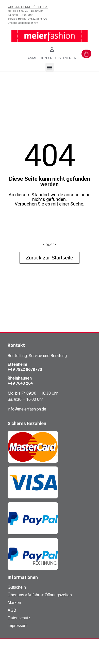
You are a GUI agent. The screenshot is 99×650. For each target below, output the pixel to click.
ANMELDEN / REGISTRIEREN (51, 58)
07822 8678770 (37, 18)
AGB (12, 610)
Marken (14, 602)
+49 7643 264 (20, 383)
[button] (49, 67)
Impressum (17, 625)
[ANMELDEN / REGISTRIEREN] (52, 49)
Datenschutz (19, 618)
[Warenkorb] (86, 54)
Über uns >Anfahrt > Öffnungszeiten (40, 595)
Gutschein (17, 587)
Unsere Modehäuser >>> (23, 22)
